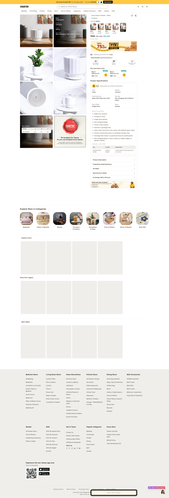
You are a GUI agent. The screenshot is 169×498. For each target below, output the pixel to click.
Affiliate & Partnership (73, 442)
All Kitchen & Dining (92, 379)
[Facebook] (67, 448)
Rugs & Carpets (51, 395)
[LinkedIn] (74, 448)
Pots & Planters (31, 434)
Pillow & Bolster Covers (33, 401)
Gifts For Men (50, 441)
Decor (56, 11)
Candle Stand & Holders (74, 413)
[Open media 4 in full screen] (70, 64)
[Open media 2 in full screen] (70, 31)
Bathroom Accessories (134, 392)
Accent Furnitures (71, 417)
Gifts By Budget (51, 448)
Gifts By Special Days (53, 431)
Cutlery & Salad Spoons (114, 392)
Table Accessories (92, 385)
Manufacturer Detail (100, 173)
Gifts (113, 11)
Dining (49, 11)
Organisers (77, 11)
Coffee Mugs (111, 385)
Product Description (99, 160)
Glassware (89, 395)
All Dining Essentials (113, 379)
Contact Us (69, 432)
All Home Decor (71, 379)
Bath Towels (131, 389)
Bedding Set (30, 408)
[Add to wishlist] (132, 16)
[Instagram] (72, 448)
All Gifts (48, 451)
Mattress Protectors (32, 404)
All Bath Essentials (133, 379)
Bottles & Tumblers (92, 399)
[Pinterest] (77, 448)
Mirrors (68, 407)
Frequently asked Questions (102, 164)
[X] (69, 448)
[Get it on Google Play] (44, 473)
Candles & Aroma (72, 410)
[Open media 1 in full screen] (36, 31)
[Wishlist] (142, 6)
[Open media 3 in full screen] (36, 64)
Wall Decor (69, 385)
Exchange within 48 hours (101, 177)
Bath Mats (130, 385)
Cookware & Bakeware (93, 389)
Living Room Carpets (53, 402)
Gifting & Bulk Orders (73, 439)
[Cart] (147, 6)
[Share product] (136, 16)
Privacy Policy (111, 489)
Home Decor (90, 444)
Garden (106, 11)
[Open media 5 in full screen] (36, 98)
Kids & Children (66, 11)
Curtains (48, 385)
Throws (48, 389)
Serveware (89, 382)
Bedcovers (29, 398)
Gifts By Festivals (51, 444)
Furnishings (33, 11)
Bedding (24, 11)
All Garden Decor (31, 431)
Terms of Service (97, 489)
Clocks (68, 398)
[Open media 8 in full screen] (70, 131)
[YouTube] (79, 448)
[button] (95, 62)
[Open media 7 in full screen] (36, 131)
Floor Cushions (51, 382)
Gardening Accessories (33, 438)
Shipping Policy (58, 489)
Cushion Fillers (50, 379)
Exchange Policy (84, 489)
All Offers (96, 169)
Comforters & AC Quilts (33, 385)
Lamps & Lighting (72, 382)
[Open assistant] (162, 491)
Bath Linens (130, 382)
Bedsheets (29, 382)
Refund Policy (111, 440)
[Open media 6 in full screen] (70, 98)
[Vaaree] (24, 7)
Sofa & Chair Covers (52, 399)
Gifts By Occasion (52, 434)
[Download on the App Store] (44, 469)
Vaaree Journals (112, 431)
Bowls (109, 389)
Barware (109, 408)
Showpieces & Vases (73, 389)
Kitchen (42, 11)
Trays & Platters (112, 395)
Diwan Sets (49, 392)
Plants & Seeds (31, 441)
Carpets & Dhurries (89, 11)
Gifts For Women (51, 438)
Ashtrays (109, 411)
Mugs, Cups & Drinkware (115, 382)
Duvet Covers (30, 394)
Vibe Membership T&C (114, 443)
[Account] (138, 6)
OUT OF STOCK (114, 493)
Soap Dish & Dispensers (134, 395)
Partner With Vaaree (72, 436)
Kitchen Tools (90, 392)
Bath (99, 11)
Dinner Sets (110, 404)
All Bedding (29, 379)
